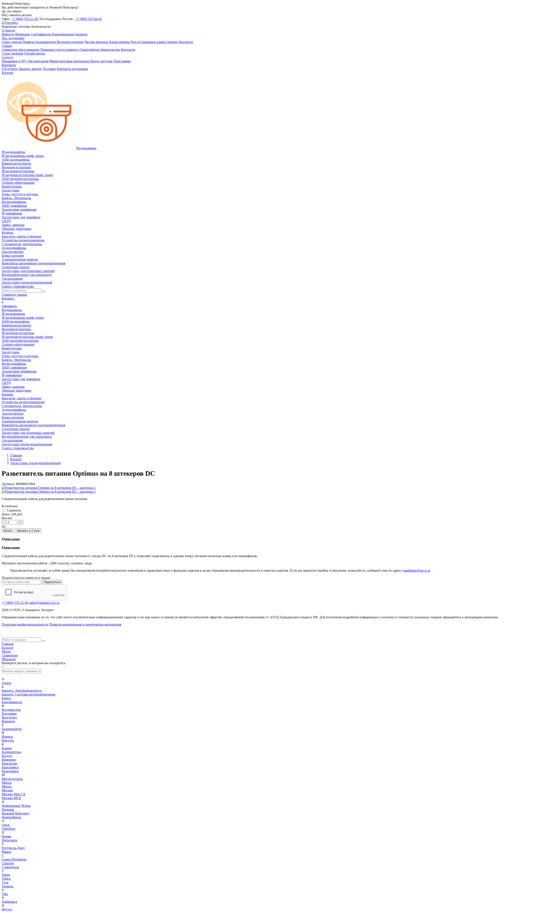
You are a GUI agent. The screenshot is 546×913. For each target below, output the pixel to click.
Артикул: (8, 484)
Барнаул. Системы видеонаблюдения (28, 694)
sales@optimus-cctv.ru (44, 602)
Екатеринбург (12, 729)
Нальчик (8, 809)
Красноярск (10, 767)
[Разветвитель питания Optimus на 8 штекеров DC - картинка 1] (49, 488)
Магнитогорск (12, 779)
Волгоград (9, 717)
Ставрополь (10, 867)
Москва (7, 790)
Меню (6, 651)
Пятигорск (9, 840)
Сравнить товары (14, 294)
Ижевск (7, 736)
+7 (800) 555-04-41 (88, 19)
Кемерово (9, 759)
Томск (6, 878)
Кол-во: (7, 518)
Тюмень (7, 886)
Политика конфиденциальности (25, 624)
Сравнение (10, 655)
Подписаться (52, 582)
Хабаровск (9, 901)
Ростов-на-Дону (13, 848)
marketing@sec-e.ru (416, 570)
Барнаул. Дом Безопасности (22, 690)
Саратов (8, 863)
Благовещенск (12, 702)
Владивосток (11, 710)
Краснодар (9, 763)
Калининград (11, 752)
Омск (6, 825)
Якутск (7, 909)
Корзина (8, 298)
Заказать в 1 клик (28, 530)
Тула (5, 882)
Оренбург (9, 828)
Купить (7, 530)
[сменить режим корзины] (15, 298)
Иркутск (8, 740)
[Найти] (43, 291)
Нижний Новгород (15, 813)
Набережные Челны (16, 805)
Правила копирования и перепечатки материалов (85, 624)
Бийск (6, 698)
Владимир (9, 713)
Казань (7, 748)
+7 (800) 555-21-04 (25, 19)
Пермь (6, 836)
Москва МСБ (11, 798)
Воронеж (8, 721)
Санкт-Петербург (14, 859)
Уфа (5, 894)
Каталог (7, 647)
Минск (7, 782)
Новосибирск (11, 817)
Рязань (6, 852)
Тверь (6, 875)
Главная (7, 644)
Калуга (7, 756)
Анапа (6, 683)
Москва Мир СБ (13, 794)
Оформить (9, 306)
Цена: (6, 514)
